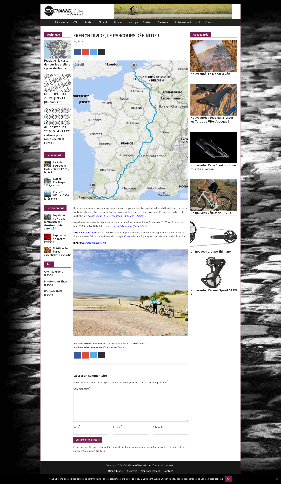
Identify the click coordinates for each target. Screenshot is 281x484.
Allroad (103, 22)
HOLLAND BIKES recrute (53, 293)
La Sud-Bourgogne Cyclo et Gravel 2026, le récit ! (56, 167)
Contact (210, 22)
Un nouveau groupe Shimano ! (211, 251)
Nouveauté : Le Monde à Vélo (210, 74)
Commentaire (81, 388)
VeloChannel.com (141, 465)
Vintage (133, 22)
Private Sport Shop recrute (55, 283)
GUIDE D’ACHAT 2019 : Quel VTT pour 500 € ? (55, 98)
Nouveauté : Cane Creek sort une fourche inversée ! (213, 167)
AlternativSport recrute (53, 273)
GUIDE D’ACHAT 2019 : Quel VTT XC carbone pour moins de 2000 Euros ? (57, 135)
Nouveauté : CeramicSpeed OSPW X (213, 292)
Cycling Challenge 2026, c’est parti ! (54, 182)
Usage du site (115, 470)
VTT (75, 22)
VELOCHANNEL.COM (84, 232)
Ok (228, 478)
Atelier (146, 22)
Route (88, 22)
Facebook (108, 347)
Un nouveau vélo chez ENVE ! (210, 213)
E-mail (117, 427)
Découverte (61, 22)
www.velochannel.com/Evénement (127, 343)
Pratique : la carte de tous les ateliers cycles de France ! (57, 64)
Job (198, 22)
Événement (164, 22)
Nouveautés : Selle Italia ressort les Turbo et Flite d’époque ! (212, 119)
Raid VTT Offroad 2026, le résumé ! (57, 195)
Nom (76, 427)
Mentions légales (150, 470)
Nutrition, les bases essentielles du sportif (57, 252)
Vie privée (132, 470)
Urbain (118, 22)
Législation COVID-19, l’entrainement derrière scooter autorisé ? (55, 222)
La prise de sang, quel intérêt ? (55, 238)
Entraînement (183, 22)
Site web (158, 427)
